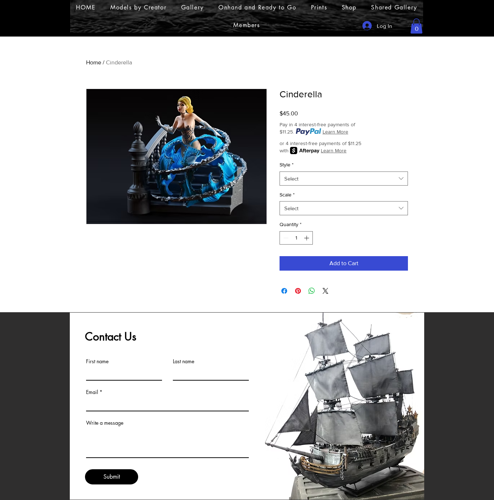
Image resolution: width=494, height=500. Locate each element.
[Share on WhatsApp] (311, 291)
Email (92, 392)
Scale (287, 195)
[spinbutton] (296, 238)
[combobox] (344, 178)
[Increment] (307, 238)
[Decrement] (285, 238)
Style (287, 165)
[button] (416, 26)
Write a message (104, 422)
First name (97, 361)
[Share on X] (325, 291)
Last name (183, 361)
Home (93, 62)
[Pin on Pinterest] (298, 291)
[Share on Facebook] (284, 291)
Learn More (335, 132)
